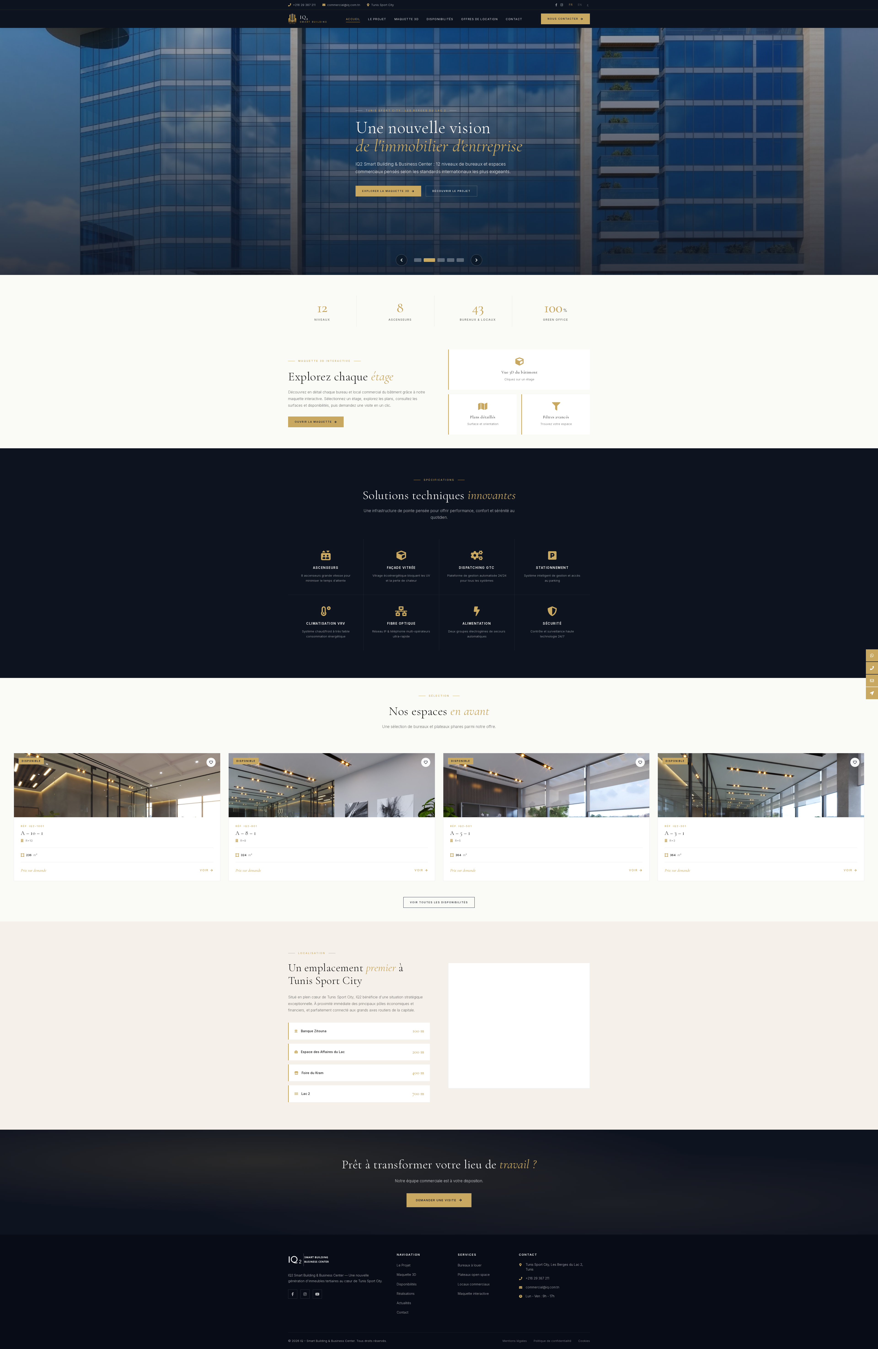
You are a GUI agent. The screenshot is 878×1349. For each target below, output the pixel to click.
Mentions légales (515, 1341)
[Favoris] (211, 762)
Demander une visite (436, 1200)
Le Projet (377, 19)
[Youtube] (317, 1294)
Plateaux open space (474, 1274)
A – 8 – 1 (246, 833)
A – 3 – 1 (675, 833)
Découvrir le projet (451, 191)
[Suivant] (476, 260)
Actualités (404, 1303)
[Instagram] (561, 4)
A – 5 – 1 (460, 833)
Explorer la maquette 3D (386, 191)
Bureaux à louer (470, 1265)
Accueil (353, 19)
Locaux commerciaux (474, 1284)
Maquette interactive (473, 1293)
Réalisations (406, 1293)
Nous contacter (563, 18)
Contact (514, 19)
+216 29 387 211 (304, 5)
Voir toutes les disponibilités (439, 902)
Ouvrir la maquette (313, 421)
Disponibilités (440, 19)
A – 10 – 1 (32, 833)
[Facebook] (556, 4)
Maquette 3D (406, 19)
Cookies (584, 1341)
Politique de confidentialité (552, 1341)
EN (580, 4)
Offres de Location (479, 19)
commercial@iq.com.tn (343, 5)
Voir (204, 870)
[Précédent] (401, 260)
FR (571, 4)
